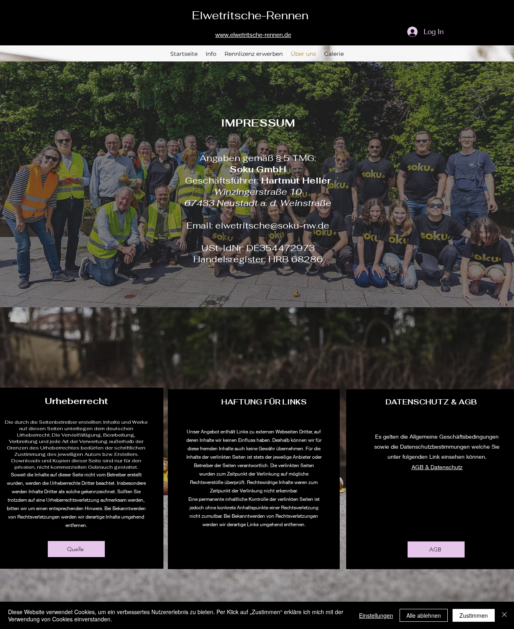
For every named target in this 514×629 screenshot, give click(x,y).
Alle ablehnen (423, 615)
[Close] (504, 615)
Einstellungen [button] (376, 615)
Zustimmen (473, 615)
